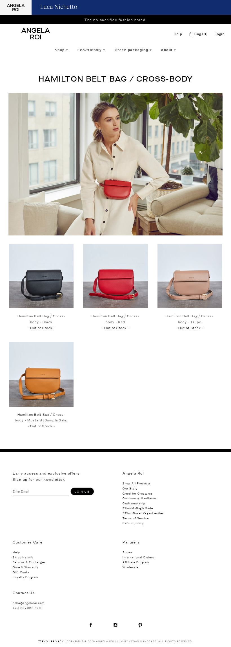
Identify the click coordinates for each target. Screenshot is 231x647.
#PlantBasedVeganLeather (143, 513)
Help (178, 33)
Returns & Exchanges (29, 562)
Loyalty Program (25, 576)
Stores (128, 552)
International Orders (138, 557)
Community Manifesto (139, 498)
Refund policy (133, 522)
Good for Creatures (138, 493)
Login (220, 33)
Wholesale (131, 567)
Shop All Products (137, 483)
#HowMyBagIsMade (138, 508)
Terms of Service (136, 518)
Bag (201, 33)
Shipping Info (23, 557)
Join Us (82, 491)
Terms (43, 641)
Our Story (130, 488)
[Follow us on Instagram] (115, 624)
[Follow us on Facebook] (90, 624)
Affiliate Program (136, 562)
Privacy (57, 641)
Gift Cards (21, 572)
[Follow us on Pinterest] (140, 624)
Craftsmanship (134, 503)
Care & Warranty (26, 567)
